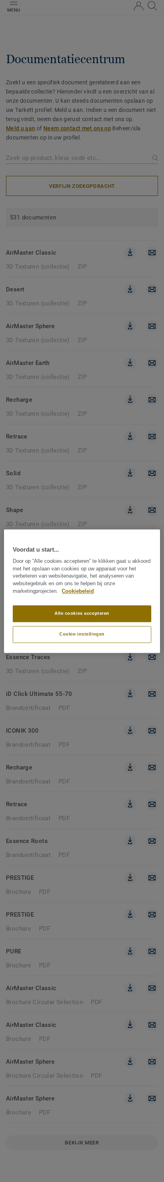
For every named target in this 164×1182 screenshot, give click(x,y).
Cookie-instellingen (82, 634)
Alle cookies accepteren (82, 613)
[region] (82, 591)
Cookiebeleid (78, 591)
